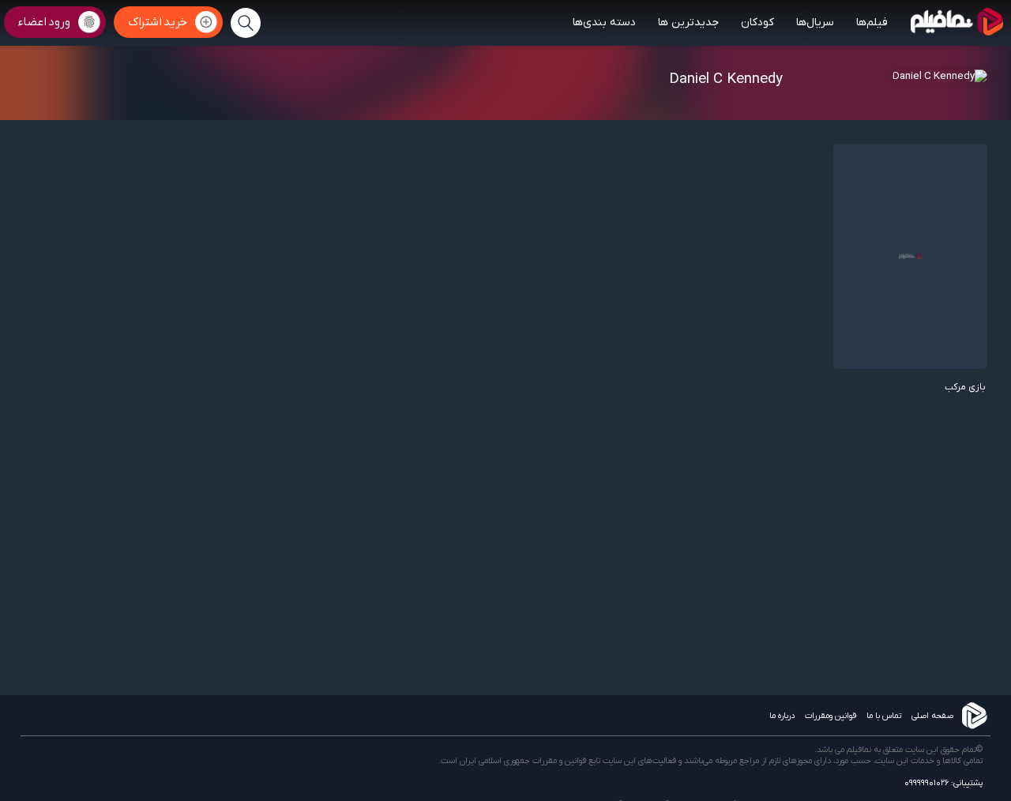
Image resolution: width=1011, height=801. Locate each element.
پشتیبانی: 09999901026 (943, 782)
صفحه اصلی (932, 715)
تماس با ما (883, 715)
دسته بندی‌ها (604, 22)
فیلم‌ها (872, 22)
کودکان (757, 22)
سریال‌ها (815, 22)
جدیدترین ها (688, 22)
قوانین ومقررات (830, 715)
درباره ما (782, 715)
